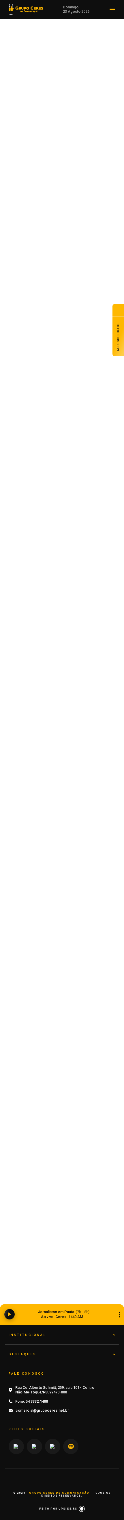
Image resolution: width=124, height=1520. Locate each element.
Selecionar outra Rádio (119, 1314)
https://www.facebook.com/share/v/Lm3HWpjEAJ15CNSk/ (63, 412)
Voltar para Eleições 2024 (65, 57)
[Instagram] (16, 1446)
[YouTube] (34, 1446)
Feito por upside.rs (58, 1508)
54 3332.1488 (37, 1401)
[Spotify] (70, 1446)
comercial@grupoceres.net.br (42, 1410)
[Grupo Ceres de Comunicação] (26, 9)
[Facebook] (52, 1446)
